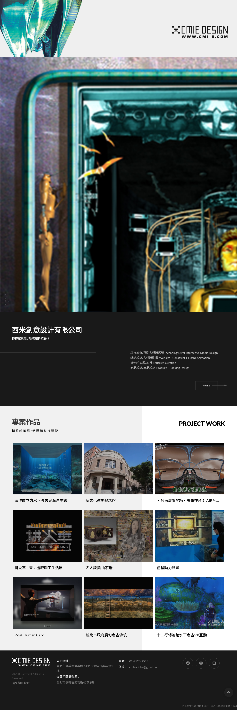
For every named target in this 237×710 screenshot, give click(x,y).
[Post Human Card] (47, 609)
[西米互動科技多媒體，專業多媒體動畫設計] (31, 662)
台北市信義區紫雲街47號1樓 (75, 682)
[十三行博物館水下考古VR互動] (189, 609)
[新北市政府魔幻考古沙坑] (118, 609)
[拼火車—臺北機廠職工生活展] (47, 542)
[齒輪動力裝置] (189, 542)
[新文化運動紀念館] (118, 474)
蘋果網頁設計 (21, 683)
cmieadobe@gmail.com (144, 667)
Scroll (5, 300)
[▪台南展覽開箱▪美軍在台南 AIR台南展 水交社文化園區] (189, 474)
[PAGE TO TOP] (228, 692)
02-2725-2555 (138, 661)
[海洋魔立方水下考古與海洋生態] (47, 474)
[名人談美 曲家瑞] (118, 542)
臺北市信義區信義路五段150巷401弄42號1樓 (84, 668)
